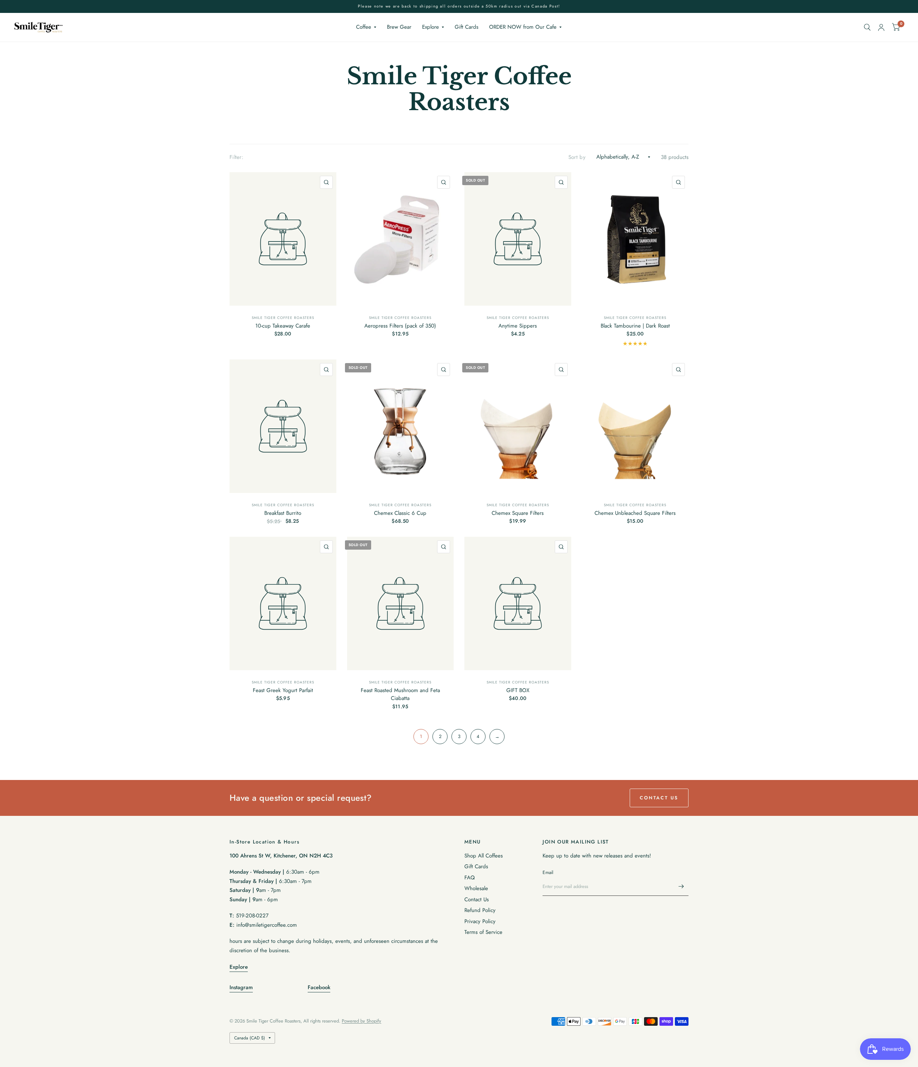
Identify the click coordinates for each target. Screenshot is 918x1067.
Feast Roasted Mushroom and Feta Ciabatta (400, 694)
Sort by (577, 157)
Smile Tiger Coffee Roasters (283, 317)
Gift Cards (466, 27)
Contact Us (476, 899)
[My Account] (881, 27)
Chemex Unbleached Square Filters (635, 513)
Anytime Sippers (517, 326)
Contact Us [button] (659, 797)
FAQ (469, 878)
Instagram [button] (241, 987)
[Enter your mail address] (681, 886)
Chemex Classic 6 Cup (400, 513)
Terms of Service (483, 932)
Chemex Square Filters (518, 513)
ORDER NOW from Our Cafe (523, 27)
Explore (430, 27)
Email (548, 872)
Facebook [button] (319, 987)
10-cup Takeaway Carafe (282, 326)
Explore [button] (239, 967)
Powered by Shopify (361, 1020)
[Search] (867, 27)
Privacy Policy (480, 921)
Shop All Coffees (483, 856)
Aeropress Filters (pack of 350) (400, 326)
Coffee (363, 27)
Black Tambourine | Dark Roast (635, 326)
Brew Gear (399, 27)
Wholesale (476, 888)
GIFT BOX (517, 690)
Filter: (236, 157)
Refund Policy (480, 910)
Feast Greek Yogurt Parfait (283, 690)
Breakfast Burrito (282, 513)
